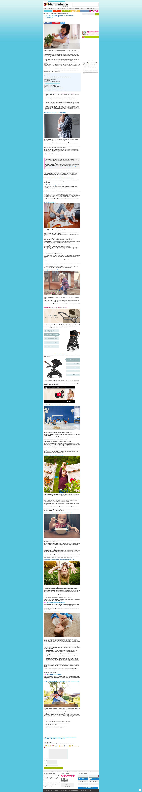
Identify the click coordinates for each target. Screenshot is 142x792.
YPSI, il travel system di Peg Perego (61, 353)
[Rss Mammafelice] (73, 776)
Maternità (77, 8)
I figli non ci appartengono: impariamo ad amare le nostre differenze (55, 90)
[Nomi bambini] (84, 10)
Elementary (71, 737)
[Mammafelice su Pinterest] (64, 776)
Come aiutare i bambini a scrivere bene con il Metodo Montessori (57, 723)
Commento (46, 758)
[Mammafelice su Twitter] (67, 776)
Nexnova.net (90, 771)
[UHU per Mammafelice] (93, 10)
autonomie (49, 737)
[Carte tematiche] (57, 10)
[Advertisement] (85, 4)
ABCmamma (51, 1)
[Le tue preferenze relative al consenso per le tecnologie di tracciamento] (140, 790)
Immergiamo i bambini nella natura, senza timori (52, 81)
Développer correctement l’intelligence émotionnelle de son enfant (63, 166)
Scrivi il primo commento (75, 18)
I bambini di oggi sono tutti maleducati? (54, 674)
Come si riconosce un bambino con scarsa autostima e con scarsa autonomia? (58, 76)
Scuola (94, 8)
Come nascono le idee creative (51, 724)
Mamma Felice (56, 18)
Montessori (89, 8)
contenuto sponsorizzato (56, 737)
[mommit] (64, 782)
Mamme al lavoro (70, 8)
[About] (47, 10)
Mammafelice (45, 1)
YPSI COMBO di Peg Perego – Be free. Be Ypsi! (52, 82)
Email (45, 763)
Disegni (58, 1)
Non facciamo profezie (47, 80)
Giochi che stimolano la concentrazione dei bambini (55, 727)
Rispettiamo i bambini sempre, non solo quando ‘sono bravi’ (53, 87)
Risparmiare (62, 1)
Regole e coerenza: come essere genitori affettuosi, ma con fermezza (60, 177)
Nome (45, 760)
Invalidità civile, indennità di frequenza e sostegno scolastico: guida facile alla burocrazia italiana (91, 67)
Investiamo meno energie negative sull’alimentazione (52, 86)
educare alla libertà (65, 737)
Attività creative (51, 8)
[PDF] (66, 10)
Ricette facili (83, 8)
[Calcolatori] (75, 10)
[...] (87, 34)
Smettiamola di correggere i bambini (50, 79)
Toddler (63, 738)
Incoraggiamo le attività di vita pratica (50, 85)
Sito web (45, 765)
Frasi (55, 1)
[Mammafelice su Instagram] (69, 776)
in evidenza (52, 738)
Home (45, 8)
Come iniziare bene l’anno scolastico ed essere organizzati (56, 726)
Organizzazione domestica (61, 8)
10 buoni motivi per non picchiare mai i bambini (56, 602)
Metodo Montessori (58, 738)
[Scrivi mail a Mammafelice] (71, 776)
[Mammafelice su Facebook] (62, 776)
